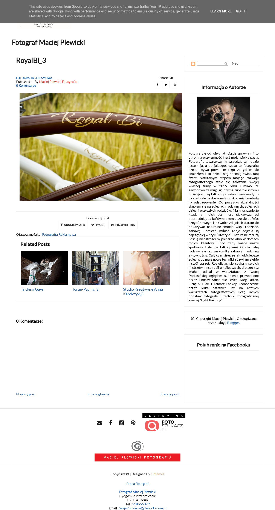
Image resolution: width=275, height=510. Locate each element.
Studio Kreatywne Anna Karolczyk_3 (143, 291)
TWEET (100, 224)
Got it (241, 11)
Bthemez (158, 474)
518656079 (141, 504)
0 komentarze (26, 85)
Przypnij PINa (125, 224)
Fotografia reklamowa (34, 78)
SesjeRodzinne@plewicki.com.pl (142, 508)
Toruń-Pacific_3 (85, 289)
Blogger (233, 322)
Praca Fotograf (137, 483)
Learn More (221, 11)
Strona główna (98, 394)
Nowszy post (26, 394)
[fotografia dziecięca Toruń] (164, 423)
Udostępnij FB (74, 224)
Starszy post (170, 394)
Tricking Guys (32, 289)
